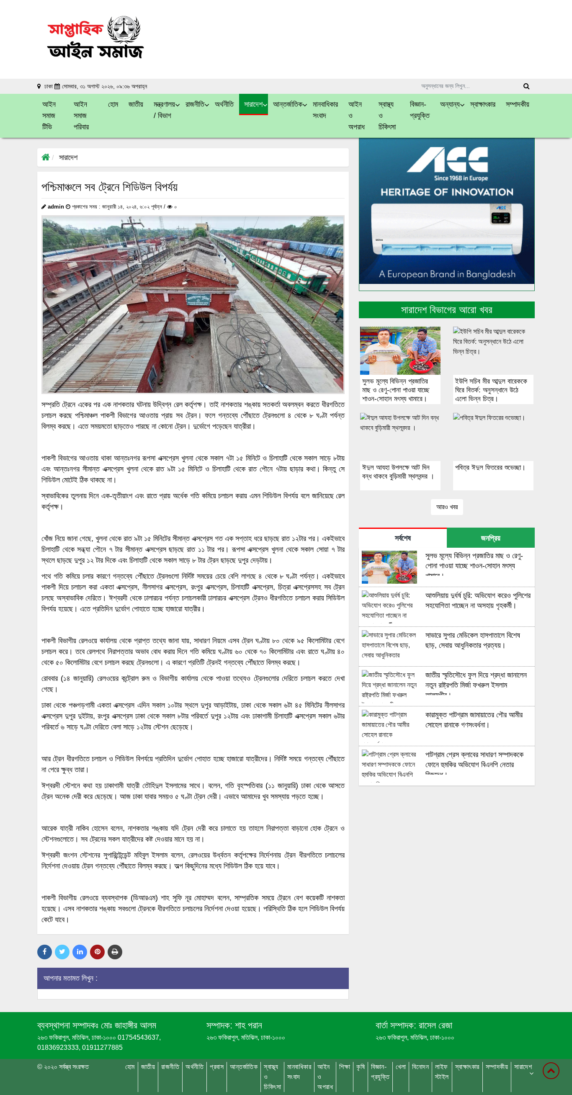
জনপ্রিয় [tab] (490, 538)
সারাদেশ (68, 157)
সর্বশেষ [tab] (403, 538)
